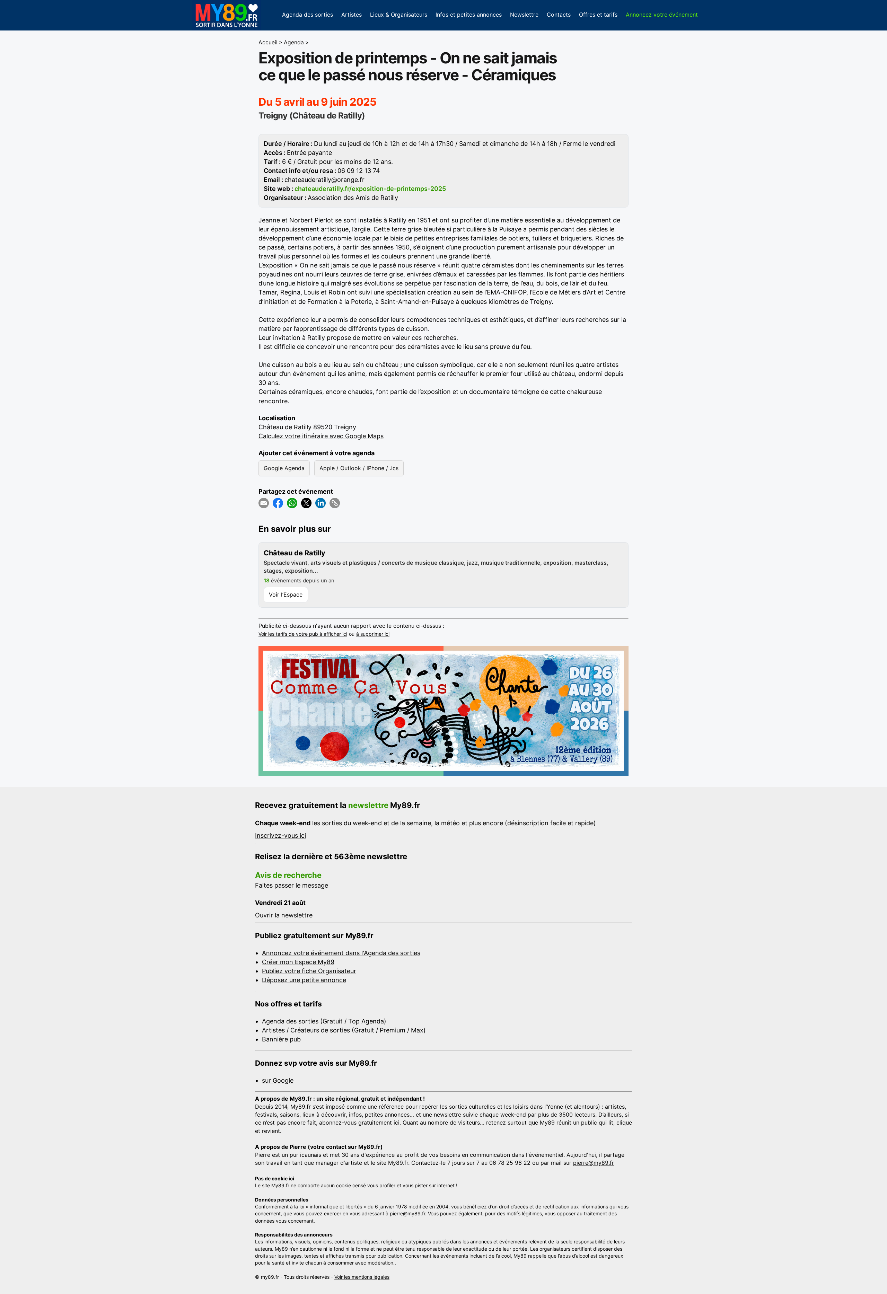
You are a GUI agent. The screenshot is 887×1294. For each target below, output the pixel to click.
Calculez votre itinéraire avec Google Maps (321, 436)
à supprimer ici (372, 634)
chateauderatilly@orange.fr (324, 179)
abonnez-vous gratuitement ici (359, 1122)
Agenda (294, 42)
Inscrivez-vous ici (280, 835)
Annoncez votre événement (662, 14)
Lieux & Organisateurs (398, 14)
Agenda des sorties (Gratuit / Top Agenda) (324, 1021)
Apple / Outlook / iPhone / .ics (358, 468)
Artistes (351, 14)
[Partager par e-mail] (263, 503)
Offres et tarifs (598, 14)
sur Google (277, 1080)
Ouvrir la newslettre (284, 915)
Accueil (268, 42)
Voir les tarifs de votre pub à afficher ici (302, 634)
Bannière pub (281, 1039)
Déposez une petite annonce (304, 980)
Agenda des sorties (307, 14)
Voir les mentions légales (361, 1277)
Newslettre (524, 14)
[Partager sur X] (306, 503)
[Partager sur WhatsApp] (292, 503)
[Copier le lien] (335, 503)
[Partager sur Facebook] (278, 503)
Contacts (559, 14)
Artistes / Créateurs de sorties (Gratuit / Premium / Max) (344, 1030)
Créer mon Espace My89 (298, 962)
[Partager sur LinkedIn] (320, 503)
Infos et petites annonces (469, 14)
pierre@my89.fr (593, 1162)
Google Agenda (284, 468)
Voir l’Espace (285, 594)
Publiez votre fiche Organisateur (309, 971)
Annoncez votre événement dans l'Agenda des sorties (341, 953)
